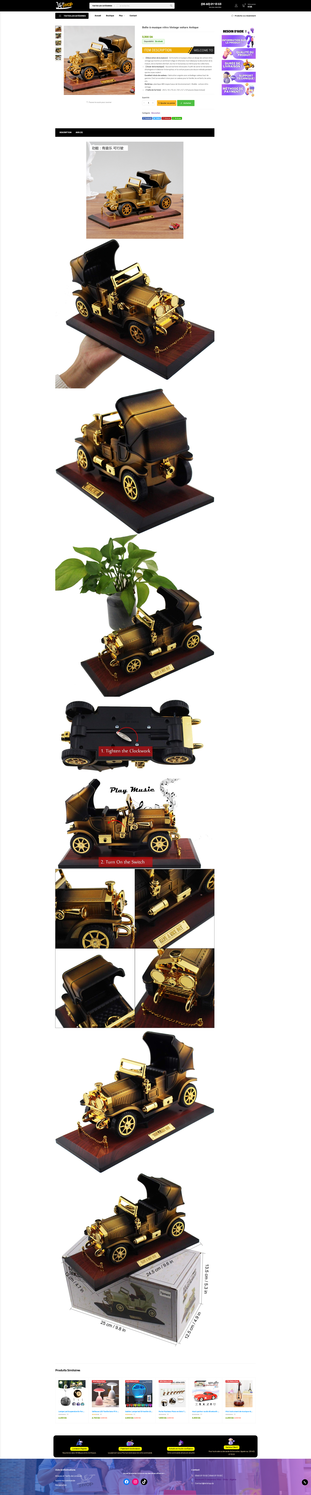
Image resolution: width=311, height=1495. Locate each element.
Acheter (187, 103)
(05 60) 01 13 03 (211, 4)
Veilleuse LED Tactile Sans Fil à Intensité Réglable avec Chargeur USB (105, 1411)
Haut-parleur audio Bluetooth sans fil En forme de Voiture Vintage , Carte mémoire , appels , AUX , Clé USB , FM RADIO (205, 1411)
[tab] (65, 132)
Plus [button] (121, 16)
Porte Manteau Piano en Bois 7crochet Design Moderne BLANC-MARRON (172, 1411)
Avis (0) (79, 132)
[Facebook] (126, 1481)
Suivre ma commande (65, 1480)
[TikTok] (144, 1481)
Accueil (98, 16)
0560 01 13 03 (215, 1475)
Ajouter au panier (167, 103)
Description (65, 132)
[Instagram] (135, 1481)
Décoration (155, 113)
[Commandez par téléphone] (305, 1482)
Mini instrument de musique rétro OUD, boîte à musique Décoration (239, 1411)
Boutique (110, 16)
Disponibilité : (149, 41)
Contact (133, 16)
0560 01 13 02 (201, 1475)
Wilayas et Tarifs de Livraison (68, 1476)
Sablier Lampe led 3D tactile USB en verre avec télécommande (138, 1411)
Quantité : (146, 98)
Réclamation (61, 1485)
